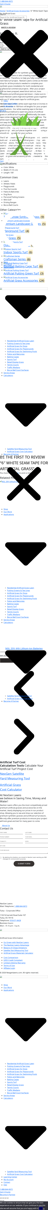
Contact (7, 1182)
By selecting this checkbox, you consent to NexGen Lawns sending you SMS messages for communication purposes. (25, 858)
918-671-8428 (15, 920)
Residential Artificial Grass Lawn (20, 341)
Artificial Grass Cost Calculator (20, 451)
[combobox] (13, 17)
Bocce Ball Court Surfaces (18, 370)
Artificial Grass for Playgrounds (20, 349)
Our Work (8, 265)
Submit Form (24, 864)
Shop (6, 262)
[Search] (1, 90)
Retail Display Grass (15, 362)
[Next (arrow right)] (3, 1200)
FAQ (5, 1185)
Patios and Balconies (16, 354)
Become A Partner (11, 454)
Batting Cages (13, 357)
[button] (24, 482)
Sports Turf (12, 359)
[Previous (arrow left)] (1, 1200)
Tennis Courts (13, 365)
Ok (41, 1208)
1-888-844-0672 (6, 1)
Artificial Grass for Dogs (17, 346)
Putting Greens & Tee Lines (18, 343)
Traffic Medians (13, 367)
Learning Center (10, 1177)
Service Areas (9, 373)
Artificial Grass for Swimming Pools (22, 351)
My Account (9, 1179)
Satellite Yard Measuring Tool (19, 449)
